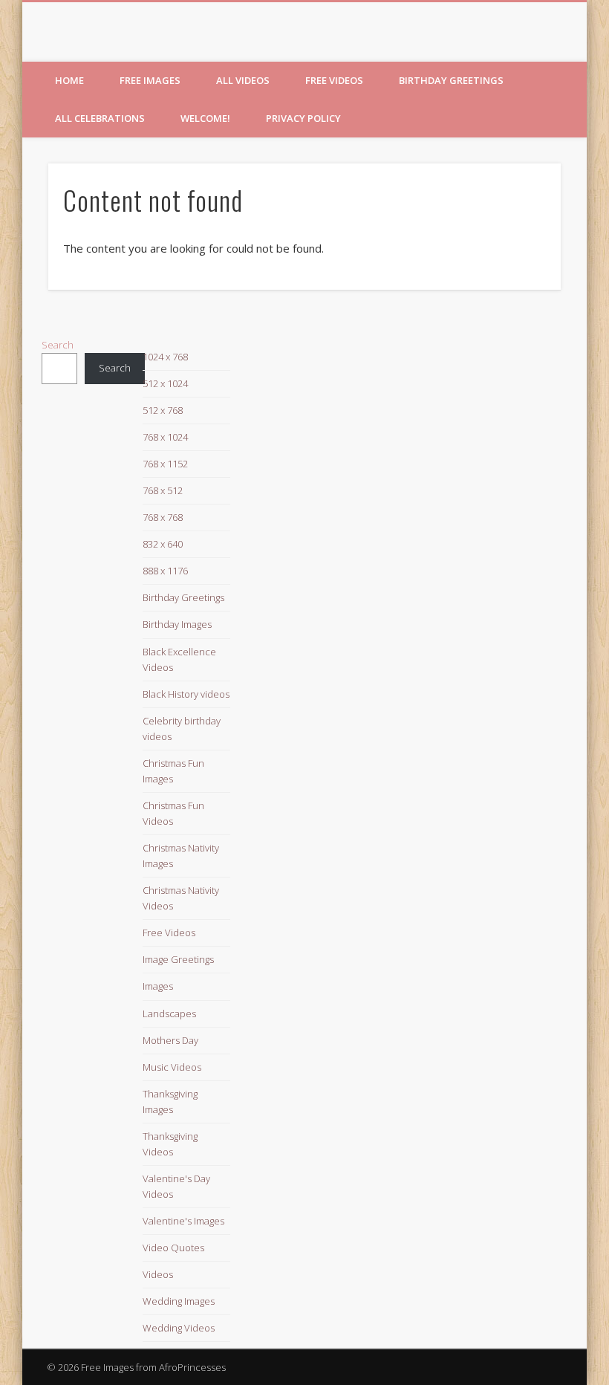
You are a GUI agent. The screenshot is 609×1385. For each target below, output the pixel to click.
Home (69, 80)
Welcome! (205, 118)
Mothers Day (170, 1040)
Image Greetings (178, 959)
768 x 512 (163, 490)
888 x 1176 (165, 570)
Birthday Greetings (451, 80)
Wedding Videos (179, 1327)
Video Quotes (173, 1247)
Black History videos (186, 694)
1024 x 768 (165, 356)
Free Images (150, 80)
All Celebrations (100, 118)
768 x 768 (163, 517)
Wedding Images (179, 1301)
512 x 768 (163, 410)
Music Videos (172, 1067)
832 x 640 (163, 544)
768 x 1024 (165, 437)
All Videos (243, 80)
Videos (158, 1274)
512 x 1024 (165, 383)
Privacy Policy (303, 118)
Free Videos (334, 80)
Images (158, 986)
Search (58, 344)
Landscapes (169, 1013)
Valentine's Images (183, 1220)
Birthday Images (177, 624)
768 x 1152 (165, 463)
